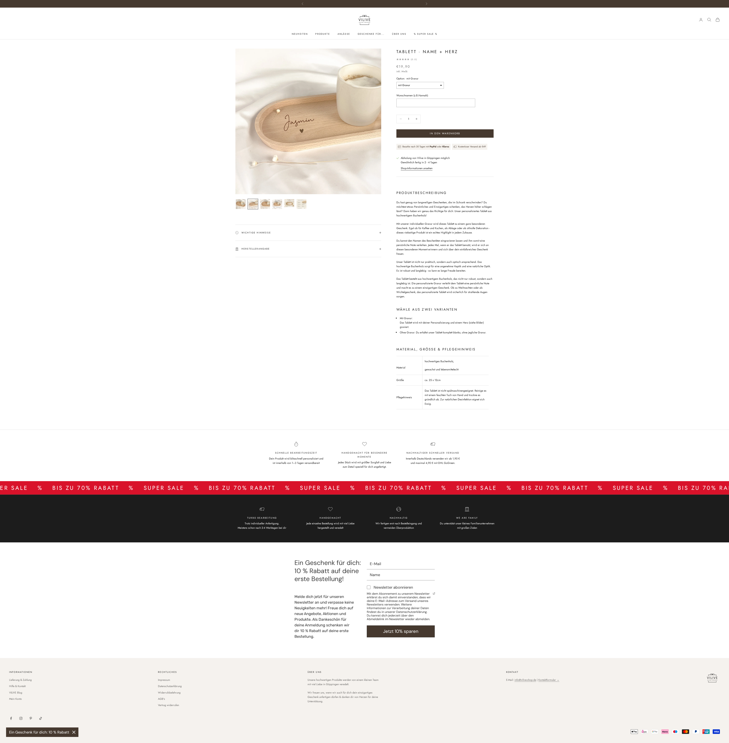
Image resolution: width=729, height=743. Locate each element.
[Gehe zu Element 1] (240, 204)
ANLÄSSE (344, 34)
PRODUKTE (322, 34)
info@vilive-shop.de (525, 680)
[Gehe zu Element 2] (253, 204)
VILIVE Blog (15, 692)
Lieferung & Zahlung (20, 680)
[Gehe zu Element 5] (289, 203)
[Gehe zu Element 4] (277, 204)
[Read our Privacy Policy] (434, 593)
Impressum (164, 680)
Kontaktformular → (548, 680)
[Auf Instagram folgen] (21, 718)
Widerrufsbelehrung (169, 692)
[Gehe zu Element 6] (301, 204)
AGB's (161, 699)
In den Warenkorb (445, 133)
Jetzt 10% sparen (400, 631)
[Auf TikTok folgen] (41, 718)
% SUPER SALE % (425, 34)
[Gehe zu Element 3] (265, 204)
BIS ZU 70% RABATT (182, 488)
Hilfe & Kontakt (17, 686)
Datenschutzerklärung (170, 686)
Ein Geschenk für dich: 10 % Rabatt (39, 732)
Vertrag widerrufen (168, 705)
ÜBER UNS (399, 34)
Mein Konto (15, 699)
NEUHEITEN (300, 34)
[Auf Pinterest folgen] (31, 718)
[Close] (73, 732)
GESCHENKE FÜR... (371, 34)
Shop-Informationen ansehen (416, 168)
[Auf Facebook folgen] (11, 718)
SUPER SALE (104, 488)
